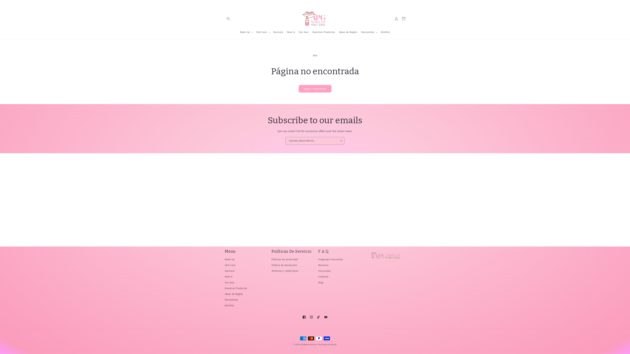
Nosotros (323, 265)
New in (229, 276)
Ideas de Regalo (234, 294)
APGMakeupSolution (308, 345)
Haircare (230, 271)
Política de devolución (284, 265)
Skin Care (230, 265)
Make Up (229, 259)
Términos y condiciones (285, 271)
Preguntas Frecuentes (330, 259)
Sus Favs (230, 282)
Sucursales (324, 271)
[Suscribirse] (340, 141)
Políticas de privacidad (285, 259)
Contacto (323, 276)
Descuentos (231, 299)
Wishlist (229, 305)
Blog (320, 282)
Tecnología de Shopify (327, 345)
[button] (228, 18)
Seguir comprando (315, 88)
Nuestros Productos (236, 288)
